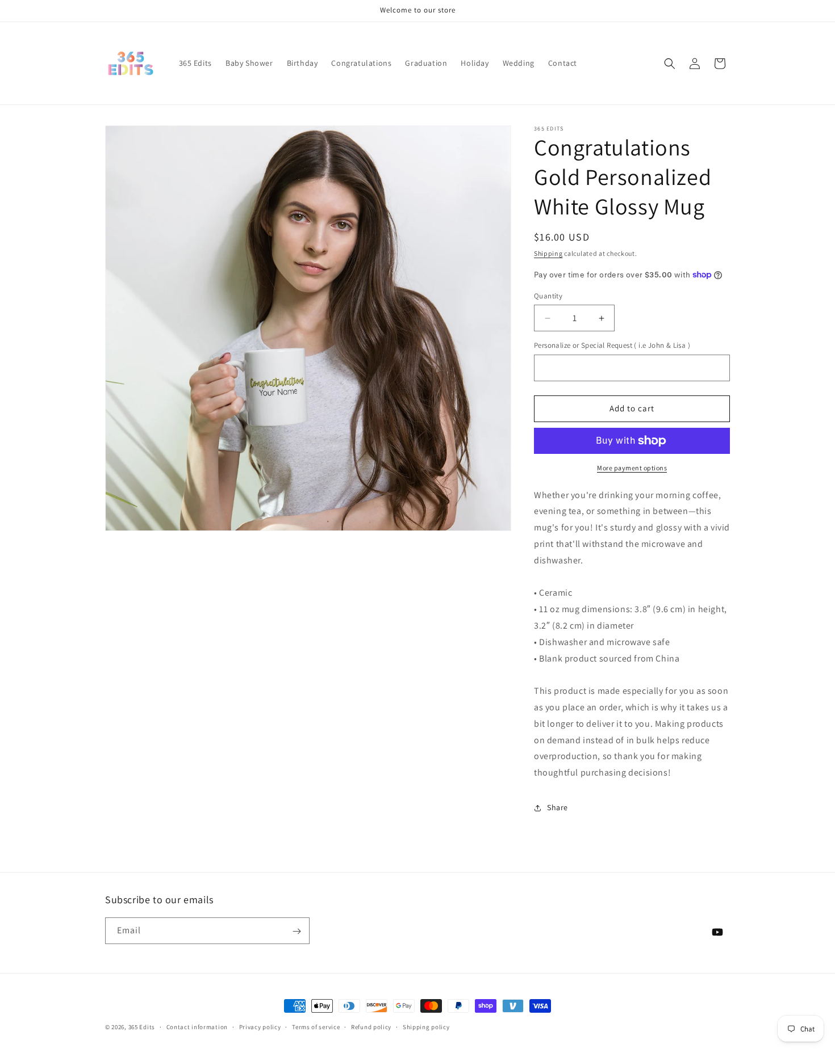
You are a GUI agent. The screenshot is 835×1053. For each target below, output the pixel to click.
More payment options (632, 468)
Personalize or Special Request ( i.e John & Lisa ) (612, 345)
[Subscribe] (296, 931)
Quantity (548, 296)
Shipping (548, 253)
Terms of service (316, 1026)
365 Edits (141, 1027)
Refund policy (371, 1026)
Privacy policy (260, 1026)
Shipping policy (426, 1026)
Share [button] (557, 807)
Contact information (197, 1026)
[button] (669, 63)
